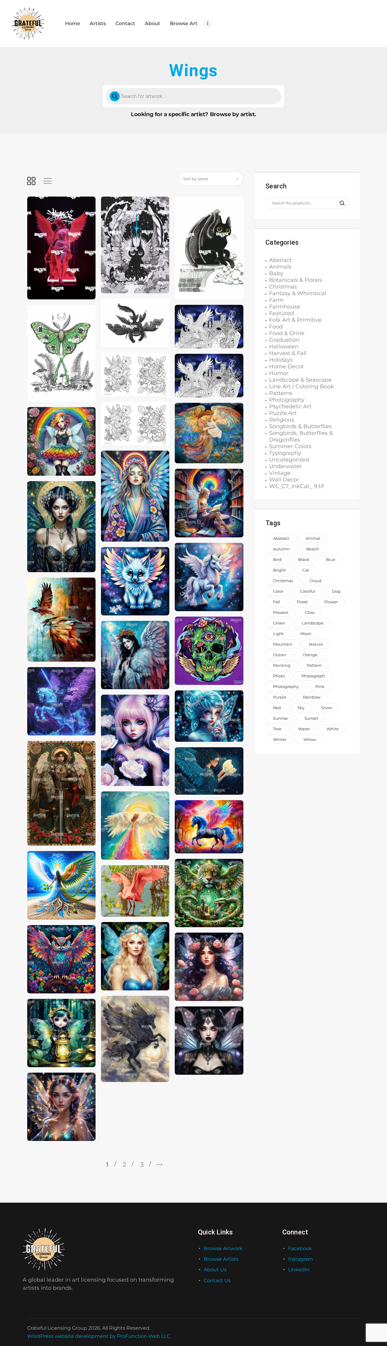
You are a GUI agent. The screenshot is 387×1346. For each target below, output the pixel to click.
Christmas (283, 286)
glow (310, 612)
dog (336, 591)
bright (279, 570)
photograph (313, 675)
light (278, 633)
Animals (280, 266)
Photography (286, 399)
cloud (315, 580)
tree (277, 728)
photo (279, 675)
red (277, 707)
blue (330, 559)
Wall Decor (284, 479)
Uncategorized (289, 459)
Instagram (300, 1259)
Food (276, 326)
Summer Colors (290, 446)
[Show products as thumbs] (31, 181)
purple (279, 697)
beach (312, 548)
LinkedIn (299, 1270)
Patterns (280, 393)
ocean (279, 654)
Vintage (280, 473)
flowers (280, 612)
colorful (307, 591)
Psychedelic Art (290, 406)
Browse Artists (221, 1259)
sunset (311, 718)
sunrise (280, 718)
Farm (276, 300)
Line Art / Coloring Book (301, 386)
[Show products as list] (48, 181)
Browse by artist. (233, 114)
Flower (331, 601)
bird (277, 559)
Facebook (300, 1248)
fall (276, 601)
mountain (282, 644)
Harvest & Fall (288, 353)
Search (339, 203)
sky (301, 707)
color (278, 591)
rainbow (311, 697)
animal (313, 538)
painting (281, 665)
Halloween (283, 346)
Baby (276, 273)
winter (280, 739)
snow (326, 707)
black (303, 559)
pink (319, 686)
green (279, 623)
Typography (285, 453)
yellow (309, 739)
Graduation (284, 340)
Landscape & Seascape (300, 379)
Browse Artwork (223, 1248)
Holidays (281, 360)
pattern (314, 665)
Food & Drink (286, 333)
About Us (215, 1270)
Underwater (285, 466)
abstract (281, 538)
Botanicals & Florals (295, 280)
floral (302, 601)
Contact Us (217, 1280)
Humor (278, 373)
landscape (313, 623)
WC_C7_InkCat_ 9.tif (296, 486)
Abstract (280, 260)
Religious (281, 419)
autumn (281, 548)
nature (316, 644)
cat (305, 570)
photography (286, 686)
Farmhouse (284, 306)
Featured (281, 313)
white (333, 728)
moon (305, 633)
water (304, 728)
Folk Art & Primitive (295, 320)
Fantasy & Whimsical (297, 293)
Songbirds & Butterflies (300, 426)
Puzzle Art (283, 413)
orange (310, 654)
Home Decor (286, 366)
